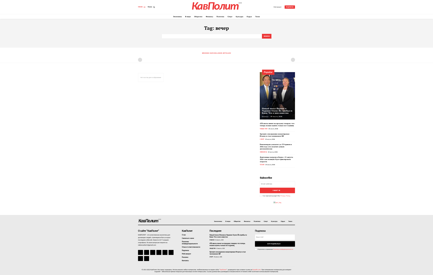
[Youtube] (146, 258)
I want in (276, 190)
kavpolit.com (257, 270)
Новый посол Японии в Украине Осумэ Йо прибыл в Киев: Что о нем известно (277, 110)
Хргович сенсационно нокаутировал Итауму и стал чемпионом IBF (274, 135)
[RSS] (158, 252)
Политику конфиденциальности (283, 249)
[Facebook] (140, 252)
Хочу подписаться (273, 244)
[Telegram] (164, 252)
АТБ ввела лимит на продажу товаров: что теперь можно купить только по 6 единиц (277, 124)
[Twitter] (171, 252)
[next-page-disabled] (293, 60)
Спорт (262, 139)
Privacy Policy (285, 196)
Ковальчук (265, 116)
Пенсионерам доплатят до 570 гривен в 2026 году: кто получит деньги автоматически (276, 146)
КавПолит (223, 270)
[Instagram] (146, 252)
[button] (152, 7)
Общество (263, 129)
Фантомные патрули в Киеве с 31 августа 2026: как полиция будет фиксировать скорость (276, 159)
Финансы (263, 152)
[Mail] (152, 252)
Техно (262, 164)
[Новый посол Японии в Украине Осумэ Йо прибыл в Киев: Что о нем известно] (277, 96)
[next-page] (264, 170)
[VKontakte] (140, 258)
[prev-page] (140, 60)
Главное (212, 240)
